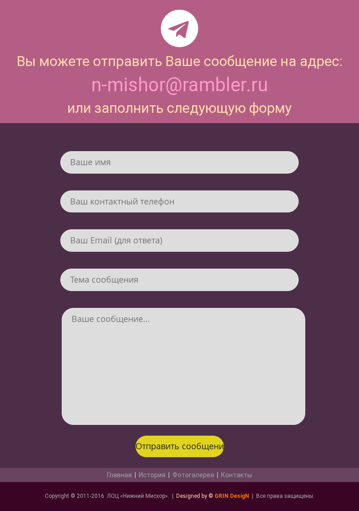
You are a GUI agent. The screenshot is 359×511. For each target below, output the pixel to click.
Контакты (236, 475)
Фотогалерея (193, 475)
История (152, 475)
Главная (119, 475)
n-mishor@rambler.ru (179, 85)
